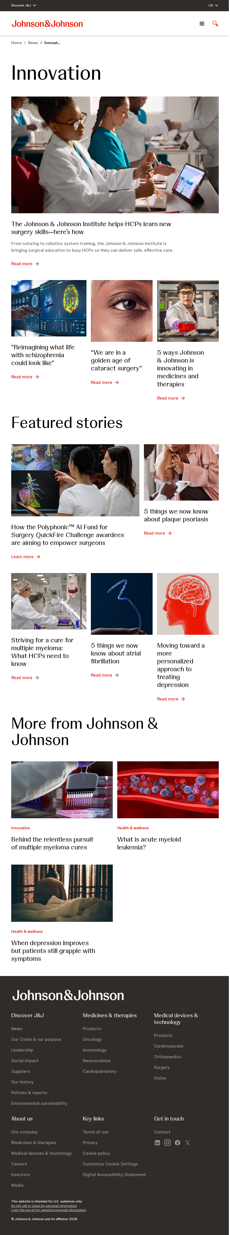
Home (16, 42)
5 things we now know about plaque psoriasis (176, 515)
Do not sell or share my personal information (44, 1206)
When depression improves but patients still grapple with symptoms (53, 950)
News (33, 42)
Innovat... (52, 42)
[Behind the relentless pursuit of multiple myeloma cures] (62, 789)
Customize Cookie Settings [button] (110, 1164)
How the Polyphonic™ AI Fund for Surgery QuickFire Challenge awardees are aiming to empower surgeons (67, 535)
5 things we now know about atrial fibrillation (116, 653)
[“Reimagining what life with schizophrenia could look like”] (48, 308)
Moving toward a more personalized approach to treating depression (181, 665)
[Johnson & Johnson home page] (47, 23)
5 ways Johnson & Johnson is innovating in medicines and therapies (180, 368)
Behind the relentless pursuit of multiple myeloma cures (52, 843)
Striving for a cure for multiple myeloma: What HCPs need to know (42, 652)
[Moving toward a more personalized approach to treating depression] (188, 604)
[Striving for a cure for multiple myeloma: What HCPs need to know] (48, 601)
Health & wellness (133, 827)
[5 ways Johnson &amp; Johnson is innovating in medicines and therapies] (188, 311)
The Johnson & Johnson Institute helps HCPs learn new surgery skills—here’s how (91, 227)
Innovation (20, 827)
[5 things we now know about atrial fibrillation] (122, 604)
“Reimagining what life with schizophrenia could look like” (43, 355)
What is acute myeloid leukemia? (149, 843)
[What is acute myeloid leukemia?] (168, 789)
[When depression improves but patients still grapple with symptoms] (62, 893)
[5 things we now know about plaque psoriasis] (181, 472)
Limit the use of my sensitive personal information (48, 1210)
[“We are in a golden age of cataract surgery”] (122, 311)
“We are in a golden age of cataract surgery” (116, 360)
